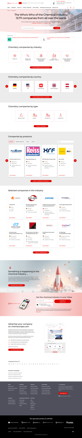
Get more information (16, 349)
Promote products (34, 391)
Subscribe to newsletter (63, 301)
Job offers (32, 405)
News (32, 400)
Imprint (9, 431)
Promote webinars (11, 401)
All (19, 3)
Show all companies (41, 126)
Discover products (34, 386)
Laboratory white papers (46, 388)
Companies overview (23, 393)
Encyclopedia (21, 400)
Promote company (23, 391)
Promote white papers (46, 391)
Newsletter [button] (55, 7)
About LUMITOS (22, 428)
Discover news (11, 386)
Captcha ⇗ (50, 306)
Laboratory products (34, 388)
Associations (21, 390)
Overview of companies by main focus (15, 376)
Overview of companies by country (14, 378)
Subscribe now (63, 393)
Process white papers (46, 390)
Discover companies (23, 386)
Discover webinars (11, 400)
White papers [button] (36, 7)
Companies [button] (13, 7)
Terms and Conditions (17, 431)
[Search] (42, 3)
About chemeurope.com (31, 428)
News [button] (8, 7)
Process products (34, 390)
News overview (11, 390)
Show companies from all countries (41, 97)
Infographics (21, 401)
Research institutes (23, 403)
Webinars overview (11, 403)
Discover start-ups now (16, 285)
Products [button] (19, 7)
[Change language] (70, 7)
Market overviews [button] (27, 7)
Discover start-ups (22, 388)
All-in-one (32, 409)
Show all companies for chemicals (41, 181)
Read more (38, 311)
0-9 (9, 364)
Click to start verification (46, 305)
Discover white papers (46, 386)
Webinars (32, 407)
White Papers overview (46, 393)
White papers (33, 403)
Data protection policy (27, 431)
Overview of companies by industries (15, 372)
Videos (20, 405)
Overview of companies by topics (14, 374)
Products (32, 401)
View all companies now (41, 252)
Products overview (34, 393)
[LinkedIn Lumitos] (73, 431)
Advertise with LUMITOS (12, 428)
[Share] (67, 7)
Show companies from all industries (41, 67)
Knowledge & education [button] (45, 7)
